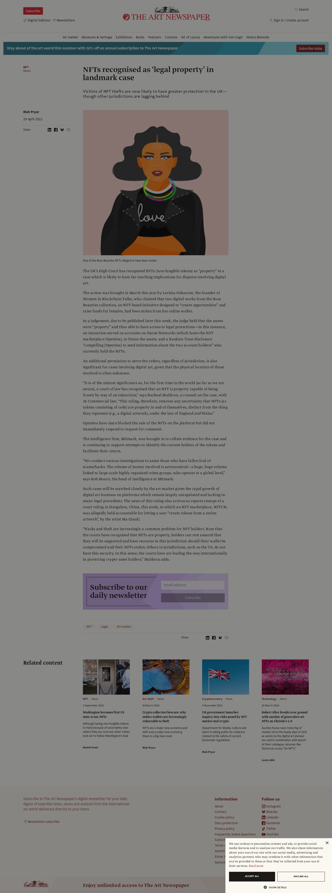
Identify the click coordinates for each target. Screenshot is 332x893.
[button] (277, 887)
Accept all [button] (252, 876)
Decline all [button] (301, 876)
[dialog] (278, 865)
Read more (256, 866)
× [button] (327, 843)
